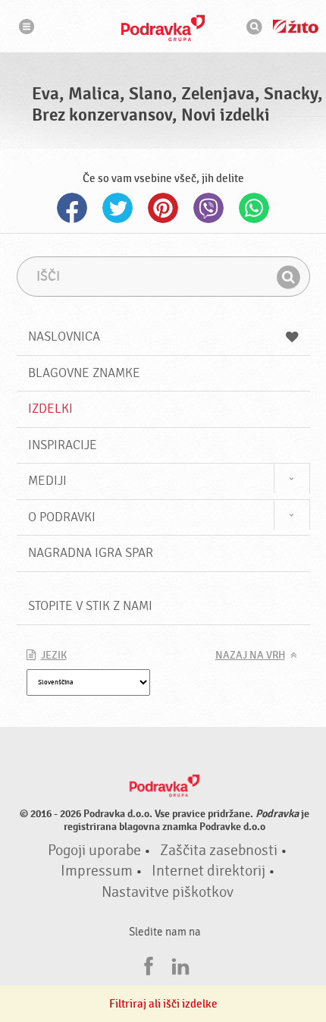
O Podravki (62, 517)
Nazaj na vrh (250, 655)
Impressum (97, 871)
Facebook (72, 208)
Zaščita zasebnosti (218, 850)
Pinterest (163, 208)
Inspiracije (62, 445)
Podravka (163, 28)
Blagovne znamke (84, 373)
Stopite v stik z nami (90, 606)
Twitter (117, 208)
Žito (295, 26)
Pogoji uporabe (94, 850)
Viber (208, 208)
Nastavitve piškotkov (168, 892)
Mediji (47, 480)
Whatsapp (254, 208)
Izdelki (50, 408)
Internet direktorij (208, 871)
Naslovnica (64, 336)
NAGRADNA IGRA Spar (90, 553)
